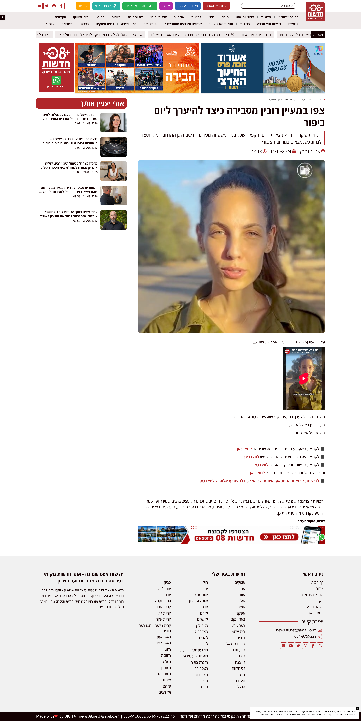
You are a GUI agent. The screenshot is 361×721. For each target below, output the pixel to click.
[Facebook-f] (61, 6)
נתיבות (203, 680)
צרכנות (245, 24)
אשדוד (240, 607)
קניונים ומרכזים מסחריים (184, 24)
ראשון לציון (163, 643)
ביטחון (316, 99)
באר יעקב (238, 619)
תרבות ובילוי (158, 17)
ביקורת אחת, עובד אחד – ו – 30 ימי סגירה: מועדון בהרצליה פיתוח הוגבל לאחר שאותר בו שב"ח (214, 34)
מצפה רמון (200, 668)
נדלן (211, 17)
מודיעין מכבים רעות (194, 650)
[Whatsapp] (320, 645)
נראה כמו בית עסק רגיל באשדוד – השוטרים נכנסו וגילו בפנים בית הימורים (70, 141)
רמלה (167, 661)
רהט (168, 649)
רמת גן (166, 667)
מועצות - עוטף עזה (194, 656)
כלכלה (84, 24)
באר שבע (238, 625)
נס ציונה (202, 674)
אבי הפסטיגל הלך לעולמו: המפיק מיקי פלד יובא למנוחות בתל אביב (103, 34)
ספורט (100, 17)
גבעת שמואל (235, 643)
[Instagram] (54, 6)
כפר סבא (201, 631)
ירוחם (204, 613)
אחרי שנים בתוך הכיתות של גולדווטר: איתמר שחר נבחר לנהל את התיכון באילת (69, 214)
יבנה (204, 588)
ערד (168, 594)
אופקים (240, 582)
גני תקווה (238, 668)
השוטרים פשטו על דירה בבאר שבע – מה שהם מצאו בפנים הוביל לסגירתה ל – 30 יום (69, 191)
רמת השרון (163, 673)
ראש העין (164, 637)
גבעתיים (239, 650)
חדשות (266, 17)
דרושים (293, 24)
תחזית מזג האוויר (221, 24)
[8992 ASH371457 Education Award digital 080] (263, 91)
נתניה (204, 686)
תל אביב (165, 692)
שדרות (166, 680)
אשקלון (240, 613)
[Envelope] (283, 645)
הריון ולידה (128, 24)
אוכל (181, 17)
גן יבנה (240, 662)
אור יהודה (238, 588)
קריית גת (164, 613)
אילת (241, 600)
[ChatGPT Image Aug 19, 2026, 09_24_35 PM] (231, 542)
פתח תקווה (163, 600)
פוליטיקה (150, 24)
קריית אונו (164, 607)
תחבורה (66, 24)
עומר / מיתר (162, 588)
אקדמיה (60, 17)
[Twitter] (46, 6)
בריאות (196, 17)
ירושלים (202, 619)
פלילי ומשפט (245, 17)
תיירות (116, 17)
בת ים (241, 637)
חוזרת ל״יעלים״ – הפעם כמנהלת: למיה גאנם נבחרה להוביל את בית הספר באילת (69, 116)
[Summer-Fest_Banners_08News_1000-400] (137, 91)
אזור (242, 594)
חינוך (225, 17)
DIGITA (70, 716)
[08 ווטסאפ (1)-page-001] (56, 91)
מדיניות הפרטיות (267, 714)
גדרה (241, 656)
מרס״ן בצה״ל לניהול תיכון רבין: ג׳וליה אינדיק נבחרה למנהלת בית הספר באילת (69, 165)
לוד (206, 643)
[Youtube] (39, 6)
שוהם (167, 686)
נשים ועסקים (105, 24)
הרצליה (239, 686)
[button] (2, 17)
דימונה (240, 674)
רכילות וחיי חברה (269, 24)
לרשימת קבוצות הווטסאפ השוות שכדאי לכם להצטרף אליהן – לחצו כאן (259, 480)
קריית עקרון (162, 619)
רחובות (166, 655)
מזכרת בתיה (199, 662)
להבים (203, 637)
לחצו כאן (244, 449)
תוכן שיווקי (81, 17)
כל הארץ (202, 625)
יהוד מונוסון (200, 594)
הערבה (240, 680)
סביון (167, 582)
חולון (205, 582)
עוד (51, 24)
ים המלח (201, 607)
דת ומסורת (135, 17)
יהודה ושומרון (198, 600)
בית (323, 99)
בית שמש (238, 631)
